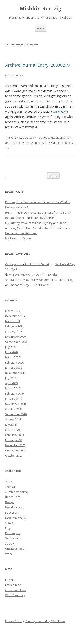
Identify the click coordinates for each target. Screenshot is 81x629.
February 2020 (14, 362)
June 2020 (11, 352)
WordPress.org (15, 595)
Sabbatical (12, 538)
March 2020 (12, 357)
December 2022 (15, 316)
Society (10, 543)
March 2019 (12, 388)
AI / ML (9, 481)
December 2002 (15, 445)
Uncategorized (14, 549)
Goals (9, 523)
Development (14, 507)
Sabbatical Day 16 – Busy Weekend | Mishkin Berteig (39, 280)
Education (11, 512)
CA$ (64, 111)
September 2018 (16, 414)
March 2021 (12, 321)
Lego (8, 528)
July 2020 (10, 347)
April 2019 (11, 383)
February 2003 (14, 435)
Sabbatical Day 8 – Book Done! (29, 285)
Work (8, 554)
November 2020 (15, 337)
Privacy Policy (13, 621)
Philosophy (12, 533)
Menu (40, 28)
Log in (9, 580)
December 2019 (15, 373)
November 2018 (15, 404)
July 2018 (10, 424)
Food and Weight (16, 518)
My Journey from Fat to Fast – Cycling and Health (36, 223)
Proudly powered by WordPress (45, 621)
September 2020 (16, 342)
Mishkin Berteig (40, 8)
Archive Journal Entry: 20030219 (37, 65)
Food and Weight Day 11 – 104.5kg (35, 274)
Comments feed (15, 590)
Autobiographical (60, 137)
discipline (27, 143)
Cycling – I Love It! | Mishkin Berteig (27, 264)
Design (9, 502)
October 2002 (13, 455)
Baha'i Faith (12, 497)
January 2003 (13, 440)
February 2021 (14, 326)
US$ (56, 111)
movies (39, 143)
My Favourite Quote (18, 238)
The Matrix (52, 143)
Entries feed (13, 585)
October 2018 (13, 409)
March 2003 (12, 430)
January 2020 (13, 368)
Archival (43, 137)
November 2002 (15, 450)
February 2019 (14, 393)
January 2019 (13, 399)
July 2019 (10, 378)
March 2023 (12, 311)
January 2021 (13, 331)
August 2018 (13, 419)
